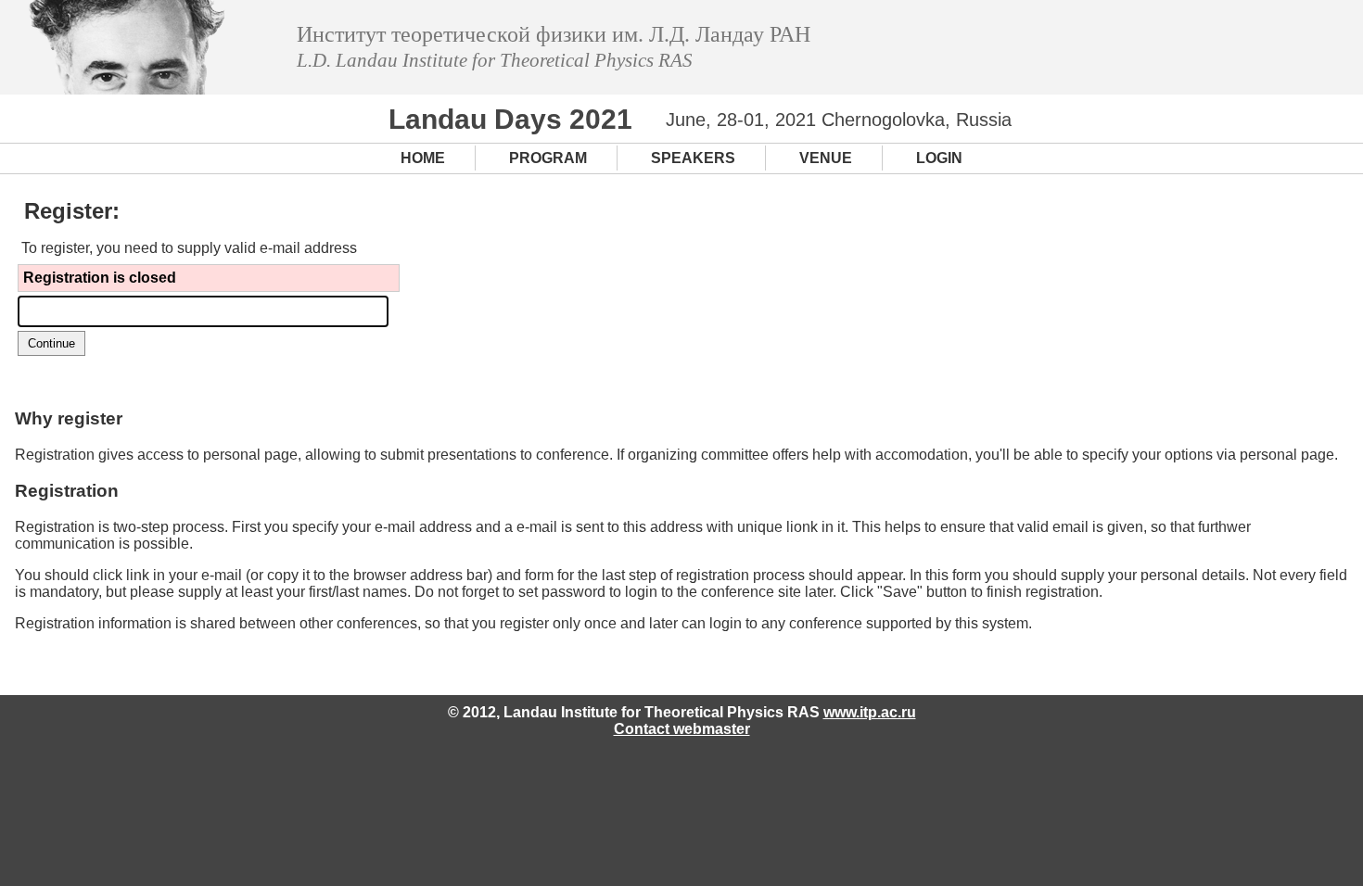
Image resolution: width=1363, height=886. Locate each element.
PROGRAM (548, 158)
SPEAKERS (693, 158)
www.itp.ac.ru (869, 712)
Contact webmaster (682, 729)
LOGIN (939, 158)
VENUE (825, 158)
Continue (51, 343)
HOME (423, 158)
